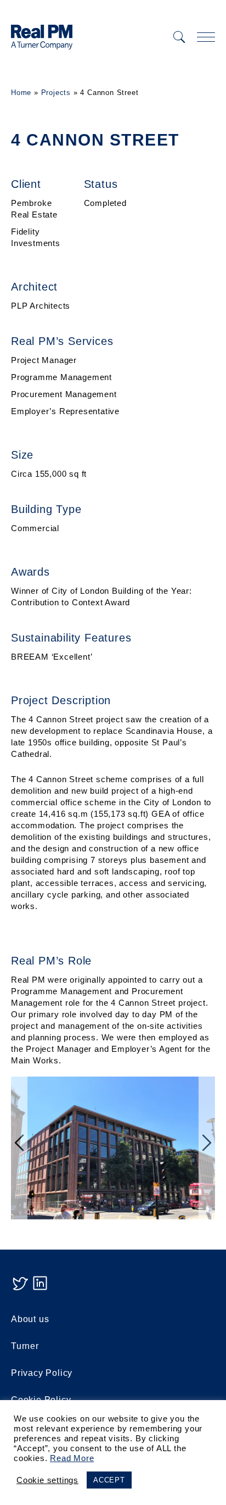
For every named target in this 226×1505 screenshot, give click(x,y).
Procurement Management (64, 394)
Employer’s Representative (65, 411)
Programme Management (61, 377)
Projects (56, 92)
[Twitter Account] (20, 1289)
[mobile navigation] (206, 37)
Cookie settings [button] (47, 1480)
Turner (25, 1346)
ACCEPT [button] (109, 1480)
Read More (72, 1458)
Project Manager (44, 360)
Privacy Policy (41, 1373)
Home (21, 92)
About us (30, 1319)
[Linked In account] (40, 1289)
